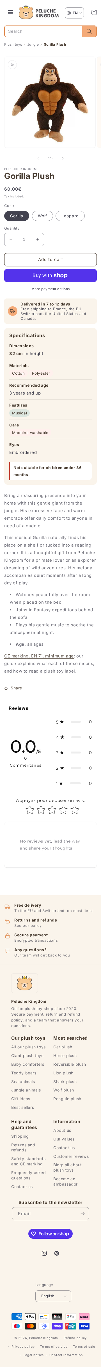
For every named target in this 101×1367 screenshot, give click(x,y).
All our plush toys (28, 1046)
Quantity (11, 228)
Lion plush (63, 1072)
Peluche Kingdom (43, 1338)
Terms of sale (84, 1347)
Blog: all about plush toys (67, 1167)
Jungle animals (26, 1090)
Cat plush (62, 1046)
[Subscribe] (82, 1213)
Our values (64, 1139)
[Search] (89, 31)
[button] (94, 12)
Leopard (70, 215)
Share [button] (16, 687)
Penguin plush (67, 1098)
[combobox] (43, 31)
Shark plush (65, 1081)
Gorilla (16, 215)
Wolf (42, 215)
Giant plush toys (27, 1055)
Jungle (33, 44)
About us (62, 1130)
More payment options (50, 289)
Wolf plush (63, 1090)
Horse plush (65, 1055)
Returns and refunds (23, 1147)
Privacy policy (23, 1347)
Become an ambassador (65, 1181)
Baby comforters (27, 1064)
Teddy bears (23, 1072)
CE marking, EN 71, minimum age (39, 656)
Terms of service (53, 1347)
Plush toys (13, 44)
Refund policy (75, 1338)
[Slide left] (38, 158)
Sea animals (23, 1081)
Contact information (66, 1355)
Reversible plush (69, 1064)
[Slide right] (63, 158)
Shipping (20, 1136)
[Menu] (10, 12)
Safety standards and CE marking (28, 1161)
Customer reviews (71, 1156)
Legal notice (34, 1355)
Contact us (22, 1186)
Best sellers (22, 1107)
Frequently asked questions (28, 1175)
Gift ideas (20, 1098)
